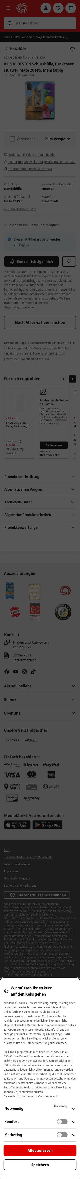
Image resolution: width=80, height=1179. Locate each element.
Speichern (40, 1164)
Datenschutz (11, 1096)
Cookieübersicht (48, 1096)
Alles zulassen (40, 1150)
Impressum (28, 1096)
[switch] (62, 1121)
